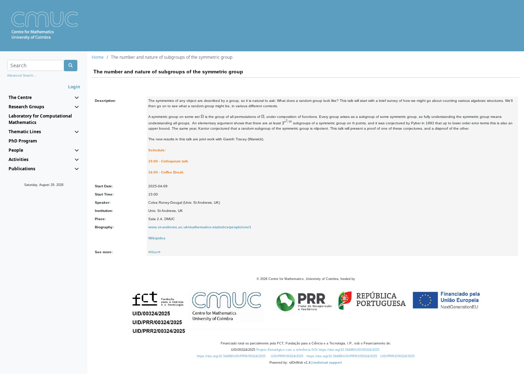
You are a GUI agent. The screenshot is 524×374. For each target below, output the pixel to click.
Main (154, 252)
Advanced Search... (21, 75)
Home (98, 57)
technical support (327, 362)
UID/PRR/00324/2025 (287, 356)
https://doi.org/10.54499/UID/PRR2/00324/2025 (342, 356)
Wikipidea (156, 238)
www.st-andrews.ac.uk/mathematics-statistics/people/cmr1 (199, 227)
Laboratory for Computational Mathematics (40, 119)
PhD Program (23, 141)
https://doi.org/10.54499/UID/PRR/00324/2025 (231, 356)
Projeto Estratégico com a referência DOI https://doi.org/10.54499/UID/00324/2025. (318, 350)
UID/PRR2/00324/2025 (397, 356)
